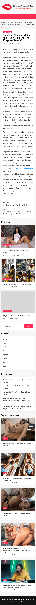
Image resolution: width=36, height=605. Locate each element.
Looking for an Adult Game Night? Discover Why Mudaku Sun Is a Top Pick (17, 408)
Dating (5, 339)
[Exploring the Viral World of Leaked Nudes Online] (18, 499)
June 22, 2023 (13, 287)
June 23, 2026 (13, 483)
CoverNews (15, 602)
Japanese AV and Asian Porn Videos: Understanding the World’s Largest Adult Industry (16, 400)
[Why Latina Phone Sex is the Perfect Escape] (18, 302)
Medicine (6, 347)
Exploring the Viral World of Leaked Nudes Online (17, 393)
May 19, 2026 (13, 518)
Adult (5, 508)
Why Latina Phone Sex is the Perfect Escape (18, 316)
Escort (5, 343)
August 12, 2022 (14, 318)
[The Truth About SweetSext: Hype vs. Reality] (18, 236)
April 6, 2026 (13, 590)
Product (5, 355)
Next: (17, 211)
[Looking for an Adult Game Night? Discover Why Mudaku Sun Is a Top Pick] (18, 571)
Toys (4, 366)
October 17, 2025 (14, 255)
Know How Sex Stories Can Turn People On (17, 284)
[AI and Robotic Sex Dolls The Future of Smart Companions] (18, 464)
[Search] (33, 16)
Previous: (16, 204)
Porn (4, 351)
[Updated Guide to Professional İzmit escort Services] (18, 429)
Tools (4, 362)
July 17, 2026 (13, 448)
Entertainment (7, 32)
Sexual (5, 358)
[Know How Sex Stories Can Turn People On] (18, 270)
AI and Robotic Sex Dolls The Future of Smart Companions (17, 387)
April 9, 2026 (13, 555)
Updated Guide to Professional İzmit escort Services (17, 381)
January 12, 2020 (14, 43)
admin (5, 43)
